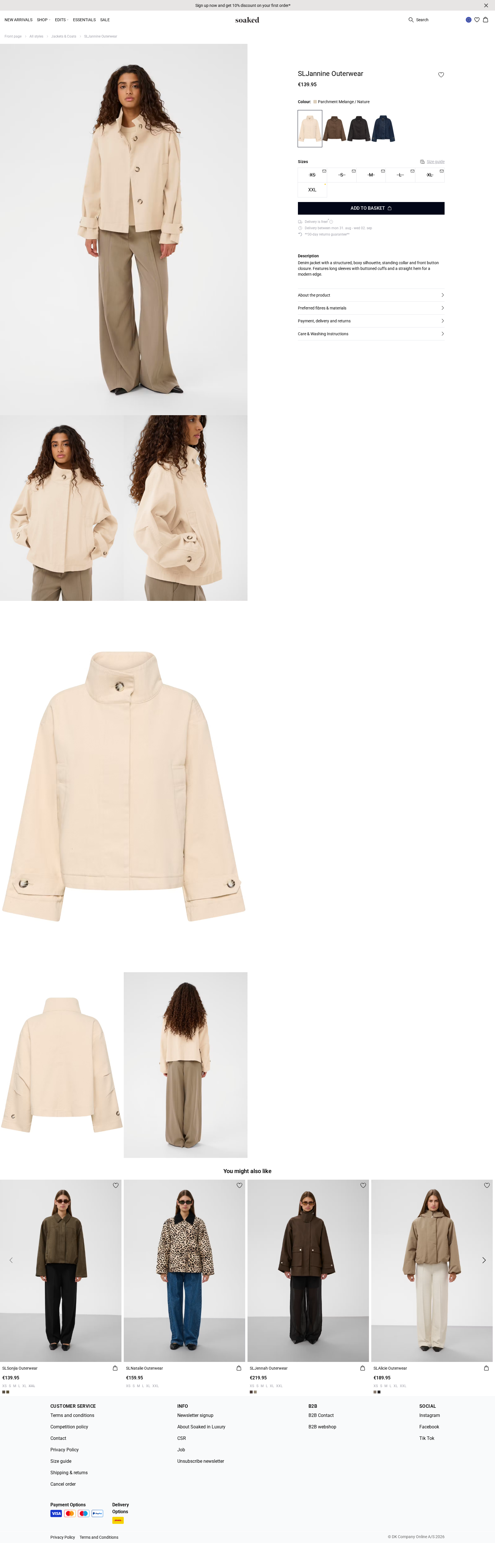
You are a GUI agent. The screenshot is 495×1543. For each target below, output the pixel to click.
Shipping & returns (69, 1472)
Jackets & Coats (63, 36)
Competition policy (69, 1427)
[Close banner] (486, 5)
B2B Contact (321, 1415)
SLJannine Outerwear (100, 36)
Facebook (429, 1427)
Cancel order (63, 1484)
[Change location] (468, 19)
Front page (13, 36)
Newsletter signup (195, 1415)
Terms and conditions (72, 1415)
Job (181, 1449)
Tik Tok (426, 1438)
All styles (36, 36)
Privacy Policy (64, 1449)
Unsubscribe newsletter (200, 1461)
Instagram (429, 1415)
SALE (105, 19)
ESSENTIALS (84, 19)
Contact (58, 1438)
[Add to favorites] (441, 75)
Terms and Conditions (99, 1537)
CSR (181, 1438)
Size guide (436, 161)
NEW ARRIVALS (18, 19)
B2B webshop (322, 1427)
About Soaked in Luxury (201, 1427)
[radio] (312, 190)
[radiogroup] (371, 182)
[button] (371, 295)
